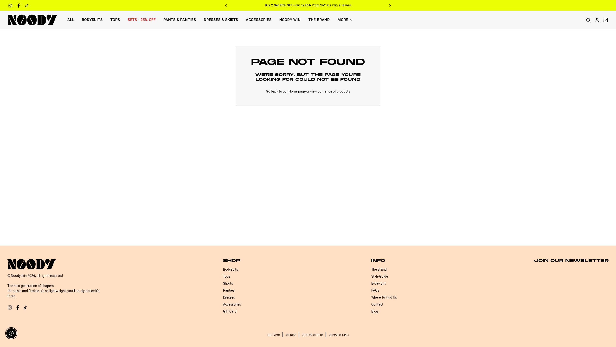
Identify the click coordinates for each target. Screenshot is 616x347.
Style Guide (379, 276)
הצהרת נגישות (339, 334)
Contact (377, 304)
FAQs (375, 290)
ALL (70, 19)
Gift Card (230, 311)
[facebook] (18, 6)
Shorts (228, 283)
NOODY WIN (290, 19)
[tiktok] (26, 6)
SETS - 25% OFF (142, 19)
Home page (297, 91)
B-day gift (378, 283)
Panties (228, 290)
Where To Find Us (384, 297)
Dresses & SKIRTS (221, 19)
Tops (115, 19)
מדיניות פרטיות (312, 334)
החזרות (291, 334)
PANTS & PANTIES (179, 19)
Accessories (259, 19)
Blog (374, 311)
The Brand (319, 19)
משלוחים (273, 334)
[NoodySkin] (32, 19)
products (343, 91)
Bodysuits (92, 19)
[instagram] (10, 6)
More (343, 19)
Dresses (229, 297)
